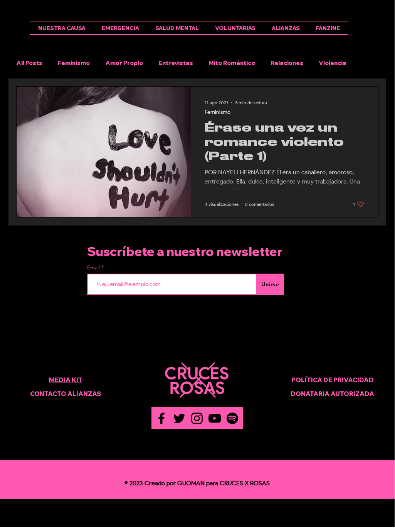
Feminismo (74, 63)
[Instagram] (197, 418)
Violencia (332, 63)
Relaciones (287, 63)
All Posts (29, 63)
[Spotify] (232, 418)
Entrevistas (175, 63)
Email (94, 267)
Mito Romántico (231, 63)
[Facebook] (161, 418)
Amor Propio (124, 63)
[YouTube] (214, 418)
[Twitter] (179, 418)
